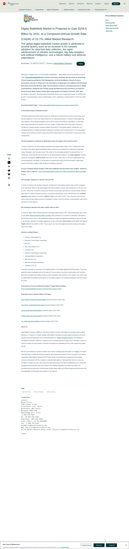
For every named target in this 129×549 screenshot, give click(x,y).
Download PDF (110, 23)
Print (107, 20)
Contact (23, 434)
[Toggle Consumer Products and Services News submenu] (34, 10)
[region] (64, 545)
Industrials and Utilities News (84, 9)
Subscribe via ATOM (111, 28)
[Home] (11, 3)
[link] (62, 4)
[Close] (126, 545)
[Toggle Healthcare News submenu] (76, 10)
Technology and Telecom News (101, 9)
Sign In (107, 3)
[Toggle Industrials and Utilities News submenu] (92, 10)
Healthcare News (69, 9)
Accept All (111, 545)
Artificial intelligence (39, 391)
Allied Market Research (62, 63)
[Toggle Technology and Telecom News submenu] (109, 10)
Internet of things (51, 391)
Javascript (108, 31)
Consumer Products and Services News (25, 9)
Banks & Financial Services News (53, 9)
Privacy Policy (65, 547)
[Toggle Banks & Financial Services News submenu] (62, 10)
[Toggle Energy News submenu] (45, 10)
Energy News (40, 9)
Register (115, 3)
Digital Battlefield (26, 391)
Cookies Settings (86, 545)
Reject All (99, 545)
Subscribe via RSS (111, 25)
